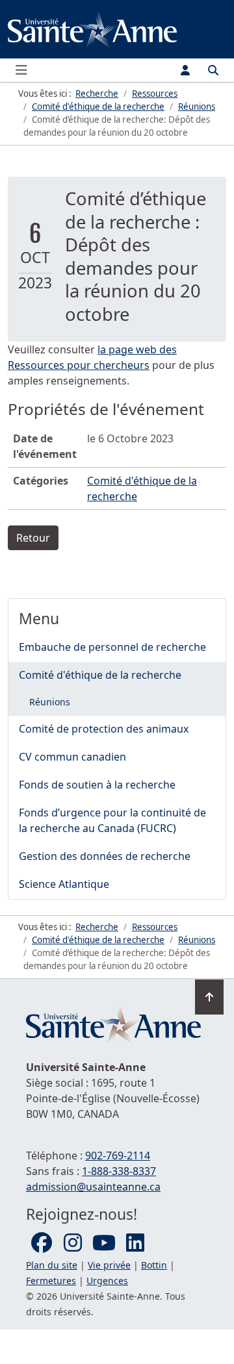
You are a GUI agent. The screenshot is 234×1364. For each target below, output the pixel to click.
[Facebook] (41, 1243)
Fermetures (51, 1280)
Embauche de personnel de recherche (112, 647)
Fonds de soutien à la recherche (97, 784)
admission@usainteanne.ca (93, 1187)
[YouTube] (104, 1243)
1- (119, 1171)
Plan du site (51, 1265)
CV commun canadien (72, 757)
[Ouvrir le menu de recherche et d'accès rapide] (213, 70)
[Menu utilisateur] (185, 70)
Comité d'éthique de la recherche (100, 675)
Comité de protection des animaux (103, 729)
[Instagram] (72, 1243)
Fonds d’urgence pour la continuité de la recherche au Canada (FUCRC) (112, 820)
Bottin (154, 1265)
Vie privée (109, 1265)
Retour (33, 538)
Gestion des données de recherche (104, 856)
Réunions (49, 702)
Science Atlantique (64, 884)
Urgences (107, 1280)
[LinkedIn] (135, 1243)
